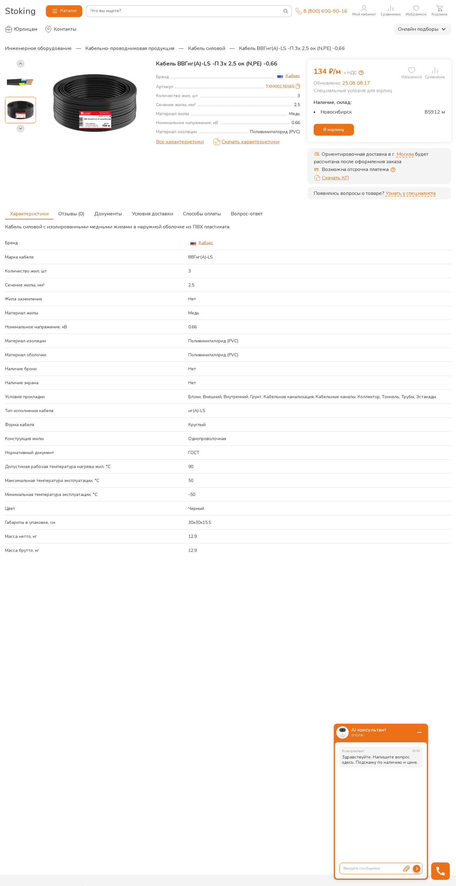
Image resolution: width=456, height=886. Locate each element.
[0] (411, 70)
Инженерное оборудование (38, 48)
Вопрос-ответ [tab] (247, 213)
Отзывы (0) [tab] (71, 213)
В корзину (334, 130)
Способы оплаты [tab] (202, 213)
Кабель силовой (206, 48)
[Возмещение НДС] (361, 72)
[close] (419, 732)
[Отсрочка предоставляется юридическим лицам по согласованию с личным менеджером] (393, 169)
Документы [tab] (108, 213)
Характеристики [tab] (29, 213)
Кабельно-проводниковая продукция (129, 48)
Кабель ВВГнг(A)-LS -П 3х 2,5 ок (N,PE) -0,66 (292, 48)
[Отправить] (416, 868)
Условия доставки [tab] (152, 213)
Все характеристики (180, 141)
